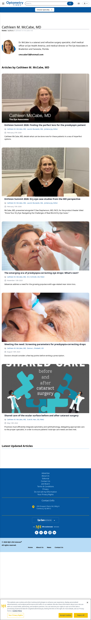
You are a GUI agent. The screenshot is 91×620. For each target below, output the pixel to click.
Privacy (45, 489)
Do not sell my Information (45, 492)
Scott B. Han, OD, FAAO (35, 419)
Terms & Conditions (45, 486)
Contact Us (45, 481)
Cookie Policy (17, 611)
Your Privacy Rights (46, 494)
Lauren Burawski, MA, (35, 129)
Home (4, 30)
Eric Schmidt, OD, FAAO (35, 277)
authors (11, 30)
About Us (45, 476)
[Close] (87, 602)
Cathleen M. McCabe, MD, (16, 129)
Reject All (80, 615)
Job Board (45, 484)
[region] (45, 609)
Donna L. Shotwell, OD (35, 348)
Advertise (45, 473)
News (49, 547)
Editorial (45, 478)
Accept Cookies (65, 615)
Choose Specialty (43, 10)
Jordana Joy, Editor (51, 129)
